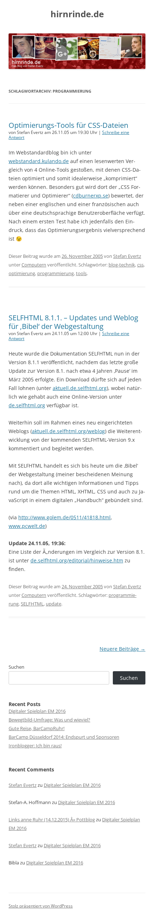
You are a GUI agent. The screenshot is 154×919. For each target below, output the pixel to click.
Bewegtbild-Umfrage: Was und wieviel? (49, 719)
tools (81, 273)
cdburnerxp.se (90, 195)
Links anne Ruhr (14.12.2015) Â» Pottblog (52, 819)
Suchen (16, 667)
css (140, 264)
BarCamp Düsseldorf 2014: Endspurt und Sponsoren (64, 737)
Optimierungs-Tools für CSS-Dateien (68, 125)
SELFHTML (32, 603)
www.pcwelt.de (27, 526)
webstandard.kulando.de (39, 161)
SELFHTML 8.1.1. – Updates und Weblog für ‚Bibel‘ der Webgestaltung (73, 322)
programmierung (55, 273)
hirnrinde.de (77, 14)
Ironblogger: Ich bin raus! (35, 745)
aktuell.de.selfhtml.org (80, 388)
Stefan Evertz (127, 256)
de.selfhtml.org (27, 405)
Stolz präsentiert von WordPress (41, 906)
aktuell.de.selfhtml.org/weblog (68, 431)
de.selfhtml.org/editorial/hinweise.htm (76, 560)
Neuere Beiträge (122, 648)
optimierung (22, 273)
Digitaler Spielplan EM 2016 (37, 711)
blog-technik (122, 264)
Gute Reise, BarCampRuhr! (36, 728)
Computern (33, 264)
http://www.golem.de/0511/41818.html (64, 517)
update (53, 603)
